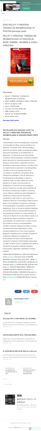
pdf (8, 267)
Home (3, 13)
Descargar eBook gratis (11, 120)
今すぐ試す (26, 8)
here (32, 269)
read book (11, 257)
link (36, 259)
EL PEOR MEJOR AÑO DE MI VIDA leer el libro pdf (20, 351)
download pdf (11, 277)
